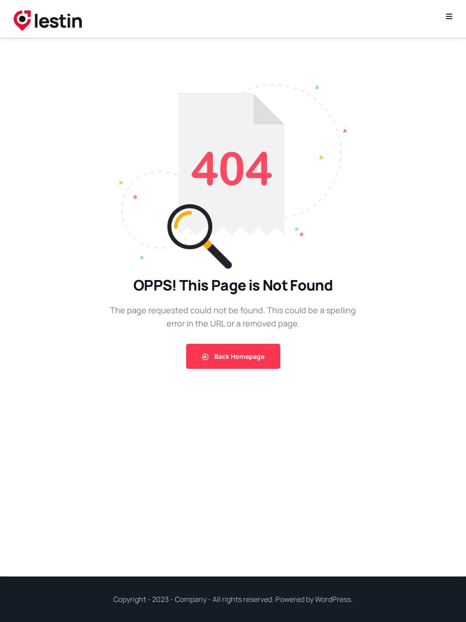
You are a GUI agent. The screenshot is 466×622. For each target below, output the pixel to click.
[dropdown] (449, 16)
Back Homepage (238, 356)
